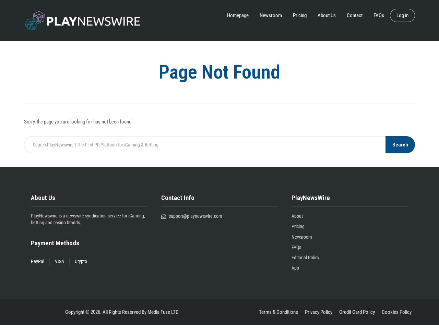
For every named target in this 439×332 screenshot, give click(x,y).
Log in (402, 15)
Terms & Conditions (278, 312)
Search (400, 145)
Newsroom (271, 15)
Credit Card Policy (357, 312)
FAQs (378, 15)
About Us (327, 15)
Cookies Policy (397, 312)
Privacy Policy (318, 312)
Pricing (300, 15)
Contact (355, 15)
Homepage (238, 15)
